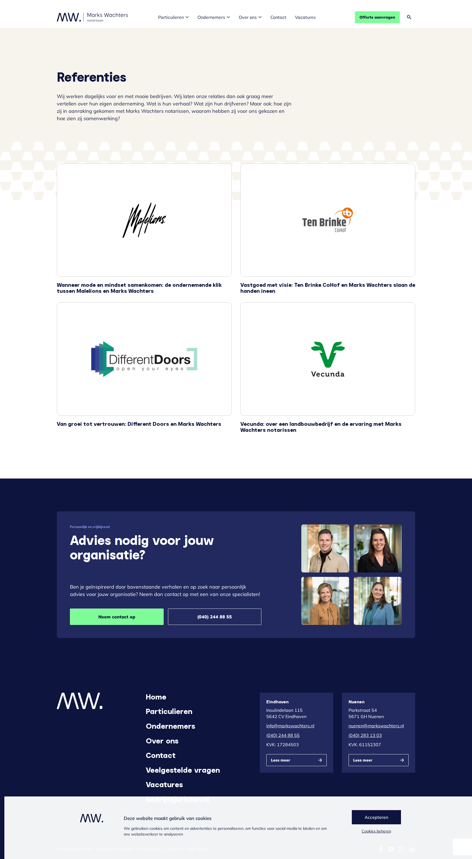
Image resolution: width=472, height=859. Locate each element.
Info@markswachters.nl (290, 725)
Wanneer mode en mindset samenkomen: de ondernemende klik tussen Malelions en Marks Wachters (144, 229)
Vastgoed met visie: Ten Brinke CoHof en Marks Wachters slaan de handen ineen (327, 229)
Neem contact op (116, 616)
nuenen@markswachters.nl (376, 725)
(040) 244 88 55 (214, 616)
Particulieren (171, 17)
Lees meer (280, 760)
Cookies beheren (376, 831)
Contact (278, 17)
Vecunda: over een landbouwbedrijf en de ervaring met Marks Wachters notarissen (327, 367)
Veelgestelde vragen (183, 769)
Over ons (248, 17)
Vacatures (305, 17)
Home (156, 696)
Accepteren (376, 817)
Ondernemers (211, 17)
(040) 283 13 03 (365, 735)
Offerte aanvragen (377, 17)
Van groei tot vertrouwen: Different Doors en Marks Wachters (144, 367)
